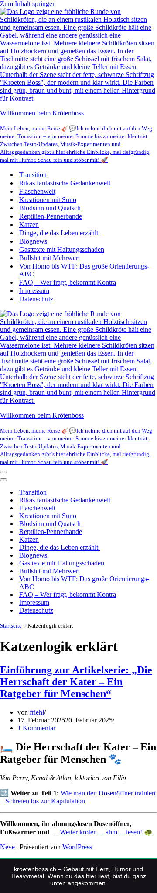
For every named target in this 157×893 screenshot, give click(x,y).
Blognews (33, 241)
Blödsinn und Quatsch (50, 208)
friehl (37, 712)
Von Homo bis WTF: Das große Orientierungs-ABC (84, 270)
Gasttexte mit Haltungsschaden (61, 249)
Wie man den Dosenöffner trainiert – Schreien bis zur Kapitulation (78, 797)
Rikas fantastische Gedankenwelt (64, 183)
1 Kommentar (36, 728)
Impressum (34, 290)
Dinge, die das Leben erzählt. (59, 233)
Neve (7, 847)
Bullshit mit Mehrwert (49, 258)
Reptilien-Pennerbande (50, 216)
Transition (33, 174)
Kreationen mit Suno (47, 199)
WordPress (77, 847)
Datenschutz (36, 299)
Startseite (11, 625)
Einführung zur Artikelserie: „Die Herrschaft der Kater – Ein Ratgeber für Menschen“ (76, 681)
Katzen (29, 224)
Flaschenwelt (37, 191)
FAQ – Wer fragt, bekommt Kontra (67, 282)
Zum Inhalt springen (28, 3)
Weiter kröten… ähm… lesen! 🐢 (106, 832)
